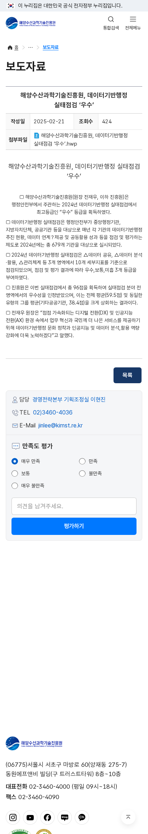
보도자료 (51, 47)
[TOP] (128, 817)
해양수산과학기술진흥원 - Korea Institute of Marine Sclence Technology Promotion (30, 23)
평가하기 (74, 526)
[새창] (13, 817)
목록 (127, 375)
